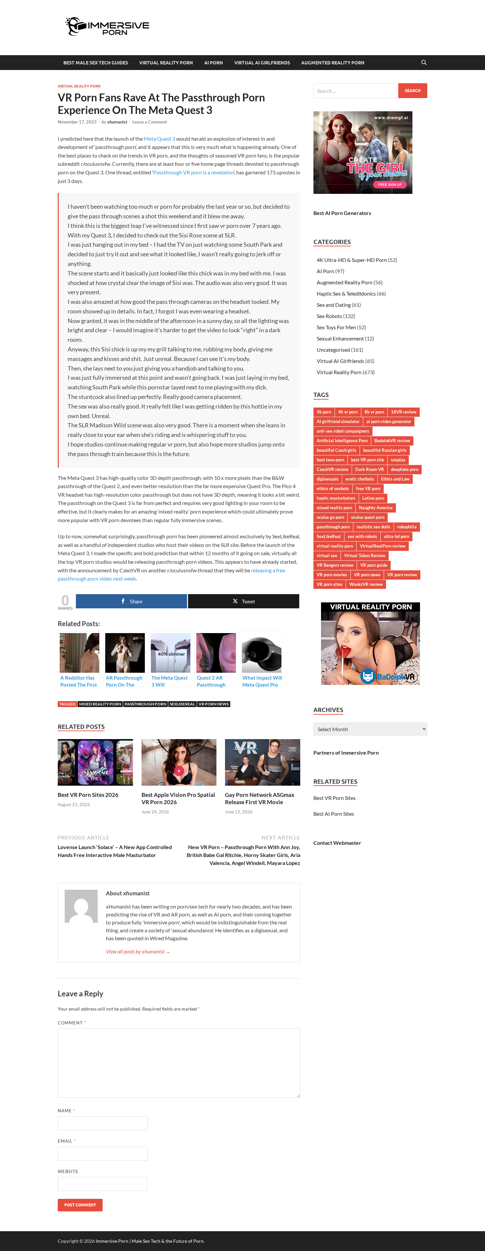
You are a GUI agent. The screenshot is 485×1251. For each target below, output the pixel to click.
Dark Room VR (369, 469)
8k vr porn (374, 411)
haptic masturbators (336, 498)
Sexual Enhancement (340, 338)
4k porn (324, 411)
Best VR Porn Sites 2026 (88, 794)
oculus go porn (330, 517)
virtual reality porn (335, 546)
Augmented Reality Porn (333, 62)
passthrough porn (145, 703)
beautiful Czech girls (336, 450)
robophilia (407, 526)
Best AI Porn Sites (333, 813)
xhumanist (117, 122)
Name (66, 1110)
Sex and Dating (334, 305)
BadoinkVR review (392, 440)
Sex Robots (329, 316)
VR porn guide (373, 565)
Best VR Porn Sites (334, 798)
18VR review (403, 411)
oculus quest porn (367, 517)
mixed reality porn (100, 703)
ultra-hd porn (396, 536)
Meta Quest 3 (159, 138)
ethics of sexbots (333, 488)
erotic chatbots (359, 479)
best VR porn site (367, 459)
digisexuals (328, 479)
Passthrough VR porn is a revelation (193, 172)
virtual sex (327, 555)
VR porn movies (332, 574)
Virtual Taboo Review (364, 555)
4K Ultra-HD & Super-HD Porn (352, 260)
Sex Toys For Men (336, 327)
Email (67, 1141)
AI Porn (213, 62)
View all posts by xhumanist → (138, 951)
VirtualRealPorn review (382, 546)
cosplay (398, 459)
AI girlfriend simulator (338, 421)
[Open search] (424, 62)
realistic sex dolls (373, 526)
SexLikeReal (182, 703)
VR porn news (214, 703)
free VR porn (368, 488)
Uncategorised (333, 349)
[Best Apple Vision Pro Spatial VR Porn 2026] (179, 764)
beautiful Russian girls (384, 450)
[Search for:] (370, 90)
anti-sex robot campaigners (343, 431)
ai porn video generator (389, 421)
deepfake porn (404, 469)
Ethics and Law (395, 479)
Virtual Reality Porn (166, 62)
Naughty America (376, 507)
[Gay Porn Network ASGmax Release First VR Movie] (262, 764)
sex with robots (362, 536)
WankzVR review (366, 584)
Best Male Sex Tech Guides (95, 62)
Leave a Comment (149, 122)
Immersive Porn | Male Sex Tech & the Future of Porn (150, 1241)
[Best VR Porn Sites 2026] (95, 764)
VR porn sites (329, 584)
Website (68, 1171)
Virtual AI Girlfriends (262, 62)
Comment (72, 1022)
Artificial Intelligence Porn (342, 440)
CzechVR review (332, 469)
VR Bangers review (335, 565)
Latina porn (373, 498)
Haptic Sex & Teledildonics (346, 293)
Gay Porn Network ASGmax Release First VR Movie (259, 798)
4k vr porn (348, 411)
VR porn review (402, 574)
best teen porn (330, 459)
